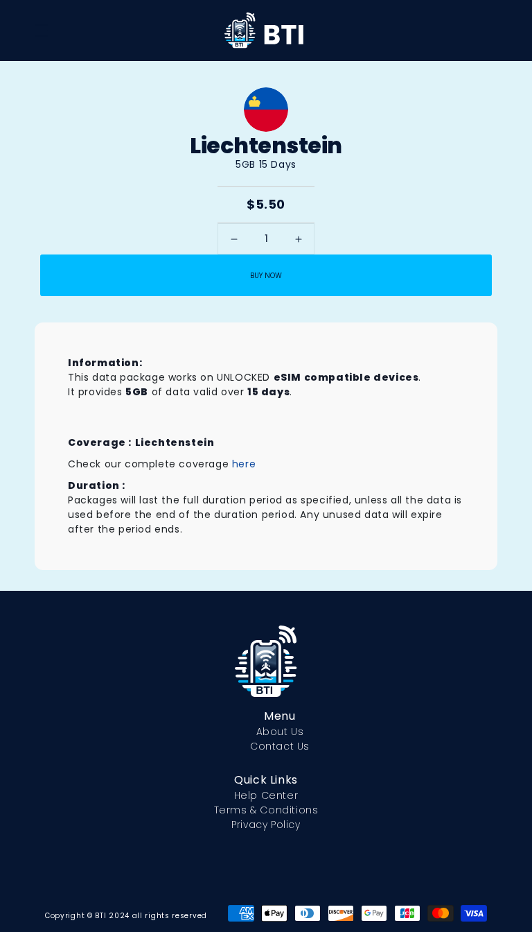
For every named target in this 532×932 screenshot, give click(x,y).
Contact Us (280, 746)
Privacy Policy (265, 824)
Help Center (266, 795)
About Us (280, 732)
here (244, 464)
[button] (41, 30)
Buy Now (266, 275)
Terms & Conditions (266, 810)
